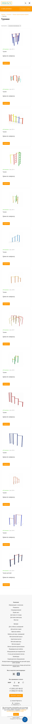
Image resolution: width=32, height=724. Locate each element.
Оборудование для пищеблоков (16, 651)
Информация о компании (16, 605)
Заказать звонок (16, 695)
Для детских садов (16, 629)
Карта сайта (16, 717)
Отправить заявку (25, 8)
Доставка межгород (16, 617)
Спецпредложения (16, 610)
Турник (5, 51)
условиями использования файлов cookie (16, 710)
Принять (16, 714)
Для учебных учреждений (16, 626)
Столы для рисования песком (16, 654)
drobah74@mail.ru (17, 700)
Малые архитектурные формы (16, 646)
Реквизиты (16, 607)
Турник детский (7, 573)
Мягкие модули (16, 644)
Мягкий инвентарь (16, 641)
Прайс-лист (16, 612)
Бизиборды (16, 656)
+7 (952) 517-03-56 (16, 691)
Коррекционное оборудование (16, 659)
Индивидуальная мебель (16, 649)
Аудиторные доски (16, 639)
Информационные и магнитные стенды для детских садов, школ (16, 666)
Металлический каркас (16, 636)
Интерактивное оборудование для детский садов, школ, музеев (16, 662)
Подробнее (6, 63)
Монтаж (16, 620)
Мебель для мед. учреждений (16, 634)
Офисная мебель (16, 631)
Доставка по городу (16, 615)
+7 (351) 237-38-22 (6, 9)
